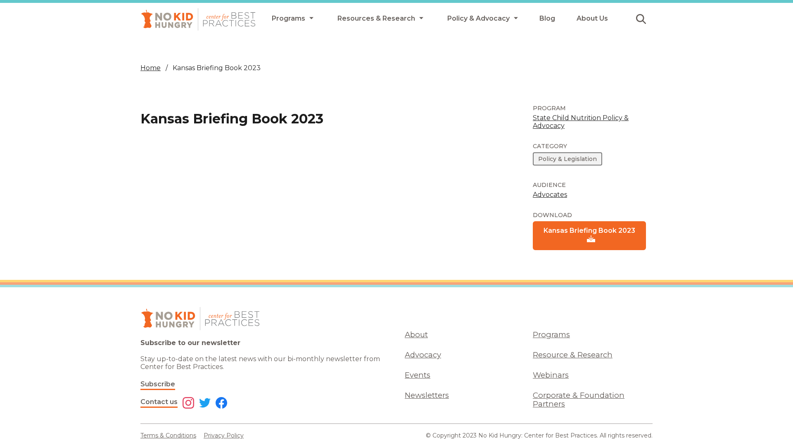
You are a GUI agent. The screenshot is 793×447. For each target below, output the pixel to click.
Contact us (159, 402)
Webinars (551, 375)
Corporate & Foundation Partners (578, 399)
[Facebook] (221, 403)
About (416, 334)
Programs (551, 334)
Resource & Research (573, 354)
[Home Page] (198, 19)
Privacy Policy (224, 435)
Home (150, 68)
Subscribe (157, 384)
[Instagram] (188, 403)
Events (417, 375)
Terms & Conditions (168, 435)
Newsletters (427, 395)
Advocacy (423, 354)
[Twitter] (205, 403)
